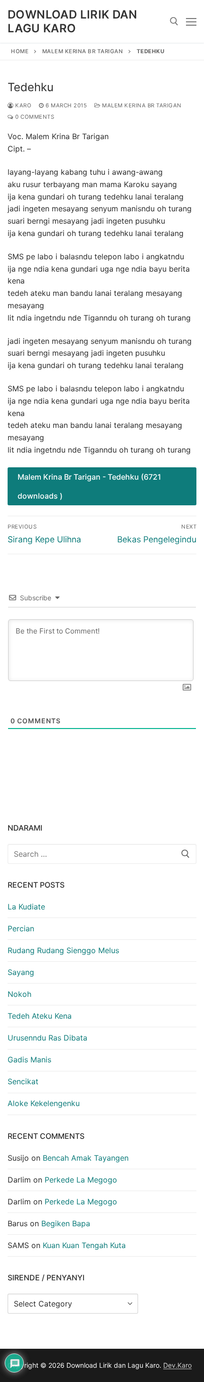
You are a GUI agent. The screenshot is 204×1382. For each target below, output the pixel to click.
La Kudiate (26, 906)
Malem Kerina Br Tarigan (82, 51)
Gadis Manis (29, 1059)
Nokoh (19, 994)
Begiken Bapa (65, 1223)
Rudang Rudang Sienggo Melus (63, 950)
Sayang (21, 972)
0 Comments (34, 117)
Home (19, 51)
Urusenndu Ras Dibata (47, 1037)
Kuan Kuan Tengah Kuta (84, 1245)
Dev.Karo (177, 1365)
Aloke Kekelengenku (44, 1103)
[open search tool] (174, 21)
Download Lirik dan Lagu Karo (72, 21)
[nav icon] (191, 21)
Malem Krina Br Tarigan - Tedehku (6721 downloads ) (89, 486)
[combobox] (102, 854)
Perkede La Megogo (81, 1179)
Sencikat (23, 1081)
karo (22, 105)
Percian (21, 928)
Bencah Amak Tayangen (86, 1158)
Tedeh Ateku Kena (40, 1016)
